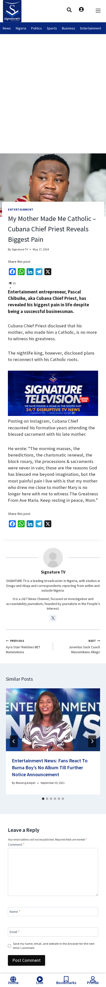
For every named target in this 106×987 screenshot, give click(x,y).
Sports (52, 28)
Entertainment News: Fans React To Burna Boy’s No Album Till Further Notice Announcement (50, 767)
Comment (16, 844)
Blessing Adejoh (25, 783)
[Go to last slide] (14, 741)
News (7, 28)
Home (13, 982)
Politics (36, 28)
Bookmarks (66, 982)
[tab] (43, 798)
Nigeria (21, 28)
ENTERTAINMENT (21, 209)
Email (14, 932)
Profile (93, 982)
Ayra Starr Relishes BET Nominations (23, 646)
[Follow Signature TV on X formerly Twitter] (53, 618)
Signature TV (20, 249)
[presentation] (53, 719)
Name (15, 911)
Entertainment (90, 28)
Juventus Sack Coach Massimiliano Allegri (84, 646)
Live (39, 982)
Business (68, 28)
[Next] (92, 741)
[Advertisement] (53, 90)
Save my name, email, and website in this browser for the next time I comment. (53, 945)
